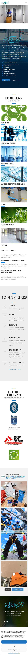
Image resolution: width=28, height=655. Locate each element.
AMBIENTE (12, 314)
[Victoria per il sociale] (4, 363)
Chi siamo (6, 80)
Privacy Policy (17, 653)
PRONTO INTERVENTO (15, 350)
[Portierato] (14, 235)
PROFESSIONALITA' (14, 338)
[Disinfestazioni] (14, 113)
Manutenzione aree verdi (7, 225)
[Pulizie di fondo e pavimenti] (14, 133)
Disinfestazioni (5, 123)
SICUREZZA (12, 305)
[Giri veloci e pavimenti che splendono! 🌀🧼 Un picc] (14, 574)
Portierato (4, 245)
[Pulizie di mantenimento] (14, 154)
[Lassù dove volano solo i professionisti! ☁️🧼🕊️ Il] (14, 547)
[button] (26, 628)
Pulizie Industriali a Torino (8, 250)
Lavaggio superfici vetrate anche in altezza (13, 184)
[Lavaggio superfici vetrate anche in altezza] (14, 174)
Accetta (14, 642)
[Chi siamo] (14, 194)
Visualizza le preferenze (14, 650)
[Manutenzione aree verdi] (14, 215)
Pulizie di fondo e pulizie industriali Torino (12, 260)
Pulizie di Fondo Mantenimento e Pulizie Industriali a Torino (11, 271)
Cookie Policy (11, 653)
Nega (14, 646)
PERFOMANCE (13, 325)
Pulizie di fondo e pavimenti (8, 143)
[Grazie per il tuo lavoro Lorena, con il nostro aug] (14, 494)
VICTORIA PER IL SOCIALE (16, 362)
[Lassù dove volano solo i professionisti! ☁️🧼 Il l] (14, 521)
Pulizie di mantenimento (7, 163)
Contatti (14, 80)
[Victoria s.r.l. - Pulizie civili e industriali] (5, 2)
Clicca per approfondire (15, 369)
